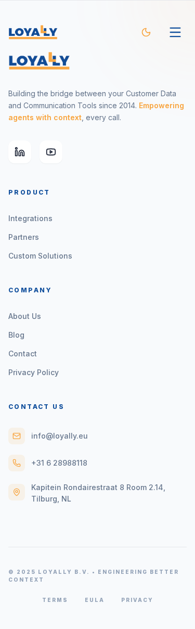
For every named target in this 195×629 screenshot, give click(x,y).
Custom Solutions (40, 255)
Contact (22, 353)
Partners (23, 237)
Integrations (30, 218)
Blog (16, 334)
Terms (55, 600)
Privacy (137, 600)
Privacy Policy (33, 372)
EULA (95, 600)
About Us (24, 316)
